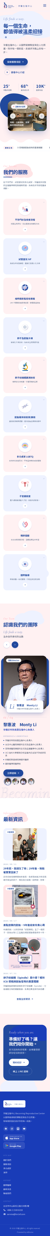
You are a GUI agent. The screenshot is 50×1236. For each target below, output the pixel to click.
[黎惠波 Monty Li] (7, 781)
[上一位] (6, 644)
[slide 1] (39, 128)
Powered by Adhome (25, 1232)
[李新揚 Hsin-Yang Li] (15, 781)
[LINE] (18, 1128)
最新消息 (7, 1189)
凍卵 (5, 1172)
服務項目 (7, 1164)
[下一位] (15, 644)
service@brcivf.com (16, 1214)
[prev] (13, 116)
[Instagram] (11, 1128)
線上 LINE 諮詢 (20, 1071)
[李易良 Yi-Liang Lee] (31, 781)
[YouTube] (24, 1128)
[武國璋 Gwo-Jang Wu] (23, 781)
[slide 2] (42, 128)
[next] (41, 116)
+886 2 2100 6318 (15, 1210)
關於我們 (7, 1160)
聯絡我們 (7, 1193)
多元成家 (7, 1168)
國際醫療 (7, 1185)
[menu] (45, 5)
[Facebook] (5, 1128)
